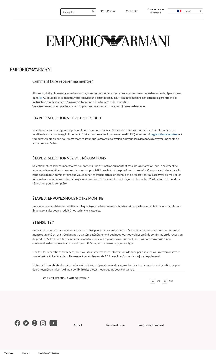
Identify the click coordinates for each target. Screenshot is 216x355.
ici (40, 97)
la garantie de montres (164, 134)
